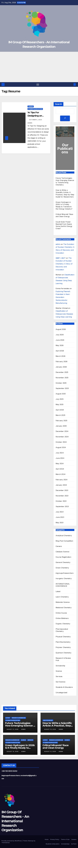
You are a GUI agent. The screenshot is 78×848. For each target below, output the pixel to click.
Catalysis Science (62, 552)
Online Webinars (62, 618)
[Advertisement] (39, 67)
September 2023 (62, 506)
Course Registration (63, 557)
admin (58, 244)
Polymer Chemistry (63, 647)
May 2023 (59, 523)
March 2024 (60, 474)
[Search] (65, 118)
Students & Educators (35, 109)
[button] (71, 84)
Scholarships (65, 844)
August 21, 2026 (13, 729)
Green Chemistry (62, 568)
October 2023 (61, 501)
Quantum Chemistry (63, 653)
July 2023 (59, 512)
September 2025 (62, 388)
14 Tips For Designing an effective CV (35, 115)
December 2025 (62, 372)
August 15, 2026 (13, 751)
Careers (30, 106)
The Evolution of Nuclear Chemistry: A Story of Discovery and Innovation (64, 264)
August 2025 (61, 394)
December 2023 (62, 490)
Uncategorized (61, 693)
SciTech (73, 844)
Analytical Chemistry (64, 536)
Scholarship (60, 666)
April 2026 (60, 351)
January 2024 (61, 485)
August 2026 (61, 329)
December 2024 (62, 431)
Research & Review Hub (63, 659)
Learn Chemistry (62, 597)
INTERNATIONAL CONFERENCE (63, 585)
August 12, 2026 (50, 751)
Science (59, 671)
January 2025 (61, 426)
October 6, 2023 (35, 119)
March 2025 (60, 415)
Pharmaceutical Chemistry (62, 630)
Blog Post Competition (64, 541)
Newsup (30, 841)
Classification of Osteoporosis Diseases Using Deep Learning (64, 314)
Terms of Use (65, 839)
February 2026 (61, 361)
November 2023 (62, 496)
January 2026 (61, 367)
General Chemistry (63, 562)
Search (58, 104)
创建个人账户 (60, 258)
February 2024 (62, 480)
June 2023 (60, 517)
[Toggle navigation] (37, 84)
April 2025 (60, 410)
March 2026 (60, 356)
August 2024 (61, 447)
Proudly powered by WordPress (12, 841)
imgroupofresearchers (64, 573)
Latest (58, 591)
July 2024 (60, 453)
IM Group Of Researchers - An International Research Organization (15, 821)
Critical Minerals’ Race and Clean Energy (55, 746)
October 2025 (61, 383)
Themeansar (6, 842)
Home (46, 839)
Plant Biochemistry (63, 642)
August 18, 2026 (50, 729)
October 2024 (61, 442)
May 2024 (60, 463)
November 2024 (62, 437)
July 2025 (59, 399)
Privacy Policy (54, 839)
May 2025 (59, 404)
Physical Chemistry (63, 637)
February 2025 (61, 421)
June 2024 (60, 458)
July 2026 (60, 335)
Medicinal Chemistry (64, 608)
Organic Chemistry (63, 624)
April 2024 (60, 469)
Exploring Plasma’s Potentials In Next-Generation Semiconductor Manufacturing (63, 297)
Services (59, 676)
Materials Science (63, 602)
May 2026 (60, 345)
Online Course (61, 613)
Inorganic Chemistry (64, 578)
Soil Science (60, 682)
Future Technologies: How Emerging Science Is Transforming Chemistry (20, 726)
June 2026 (60, 340)
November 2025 (62, 378)
